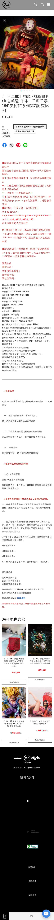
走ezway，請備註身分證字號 (6, 131)
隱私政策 (32, 881)
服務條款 (21, 598)
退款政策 (32, 895)
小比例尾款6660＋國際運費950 (30, 126)
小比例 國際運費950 (24, 131)
